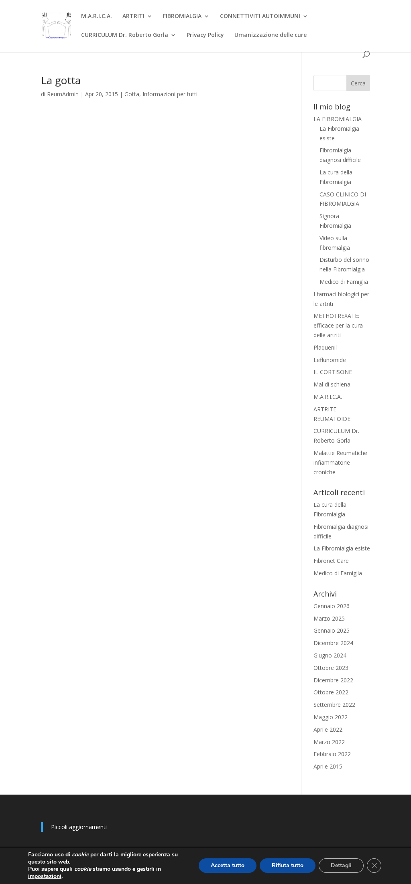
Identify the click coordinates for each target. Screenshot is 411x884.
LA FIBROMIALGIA (337, 119)
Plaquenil (325, 347)
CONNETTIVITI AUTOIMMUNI (260, 16)
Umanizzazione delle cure (270, 35)
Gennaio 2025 (331, 630)
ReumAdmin (63, 94)
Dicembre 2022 (333, 680)
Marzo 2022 (329, 742)
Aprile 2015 (327, 766)
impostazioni (44, 876)
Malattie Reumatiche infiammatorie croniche (340, 462)
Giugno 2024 (329, 655)
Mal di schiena (331, 384)
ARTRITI (133, 16)
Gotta (131, 94)
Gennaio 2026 (331, 606)
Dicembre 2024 (333, 643)
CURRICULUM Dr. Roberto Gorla (124, 35)
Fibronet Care (331, 560)
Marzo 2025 (329, 618)
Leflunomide (329, 360)
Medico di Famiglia (343, 281)
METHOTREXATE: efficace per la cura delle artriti (338, 325)
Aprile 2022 (327, 729)
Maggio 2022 (330, 717)
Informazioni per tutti (169, 94)
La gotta (61, 80)
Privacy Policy (205, 35)
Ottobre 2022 (330, 692)
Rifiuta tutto (287, 865)
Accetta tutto (227, 865)
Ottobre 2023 (330, 668)
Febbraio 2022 (332, 754)
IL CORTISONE (332, 372)
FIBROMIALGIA (182, 16)
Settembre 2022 (334, 704)
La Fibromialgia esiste (341, 548)
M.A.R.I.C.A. (96, 16)
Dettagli (341, 865)
